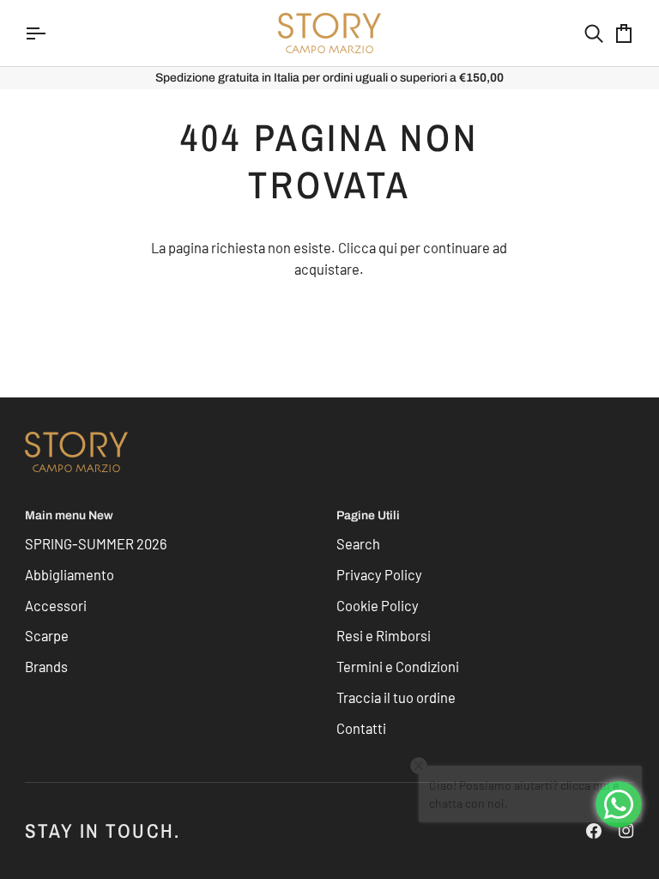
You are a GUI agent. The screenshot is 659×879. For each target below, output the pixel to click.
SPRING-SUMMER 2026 (96, 543)
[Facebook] (594, 831)
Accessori (56, 605)
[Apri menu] (50, 33)
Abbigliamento (69, 574)
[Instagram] (626, 831)
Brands (46, 666)
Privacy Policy (379, 574)
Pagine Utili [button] (368, 515)
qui (387, 247)
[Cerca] (578, 33)
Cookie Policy (377, 605)
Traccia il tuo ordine (396, 697)
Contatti (361, 728)
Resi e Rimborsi (383, 635)
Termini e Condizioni (397, 666)
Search (358, 543)
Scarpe (47, 635)
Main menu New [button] (69, 515)
